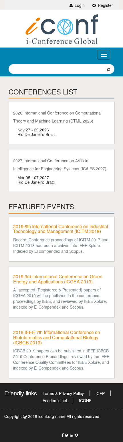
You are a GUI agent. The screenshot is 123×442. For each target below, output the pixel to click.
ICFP (100, 393)
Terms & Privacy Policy (63, 393)
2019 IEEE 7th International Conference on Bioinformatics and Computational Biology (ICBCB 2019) (56, 337)
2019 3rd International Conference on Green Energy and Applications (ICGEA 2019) (57, 279)
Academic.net (55, 400)
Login (79, 5)
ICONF (85, 400)
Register (105, 5)
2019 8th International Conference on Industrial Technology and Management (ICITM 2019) (60, 229)
